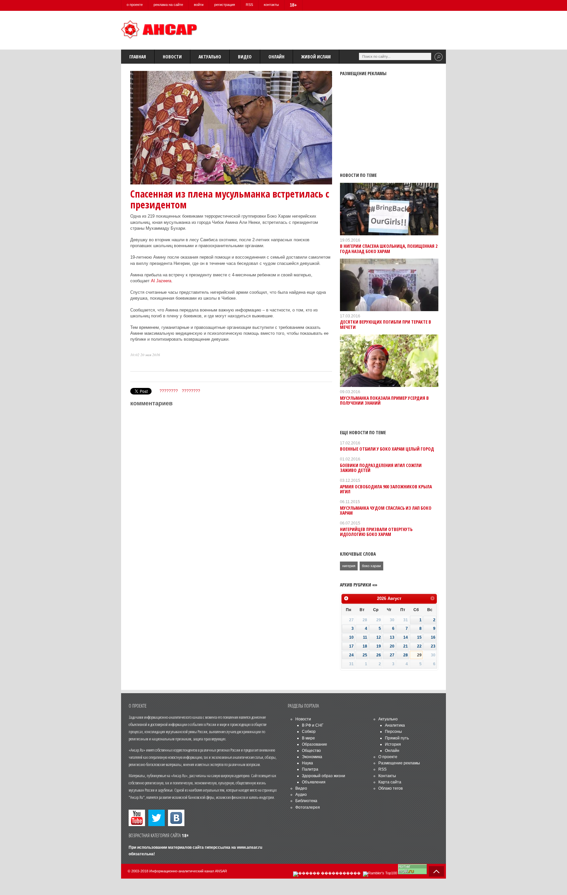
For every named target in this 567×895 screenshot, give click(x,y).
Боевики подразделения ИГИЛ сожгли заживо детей (381, 467)
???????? (168, 391)
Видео (245, 56)
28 (405, 655)
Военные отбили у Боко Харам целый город (387, 449)
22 (419, 646)
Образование (314, 744)
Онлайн (276, 56)
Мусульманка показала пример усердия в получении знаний (384, 400)
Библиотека (306, 801)
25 (365, 655)
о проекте (135, 5)
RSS (249, 5)
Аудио (301, 794)
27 (392, 655)
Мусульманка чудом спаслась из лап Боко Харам (385, 510)
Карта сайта (389, 782)
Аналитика (395, 725)
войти (198, 5)
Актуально (210, 56)
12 (378, 637)
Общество (311, 750)
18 (365, 646)
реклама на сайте (168, 5)
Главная (137, 56)
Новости (172, 56)
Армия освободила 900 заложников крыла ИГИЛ (386, 489)
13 (392, 637)
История (393, 744)
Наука (307, 763)
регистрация (224, 5)
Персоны (393, 731)
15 (419, 637)
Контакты (387, 776)
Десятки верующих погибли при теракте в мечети (385, 324)
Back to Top (436, 871)
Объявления (314, 782)
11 (365, 637)
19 (378, 646)
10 (351, 637)
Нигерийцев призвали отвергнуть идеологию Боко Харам (376, 531)
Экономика (312, 757)
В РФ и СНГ (313, 725)
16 (433, 637)
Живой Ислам (316, 56)
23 (433, 646)
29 (419, 655)
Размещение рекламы (399, 763)
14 (405, 637)
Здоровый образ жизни (323, 776)
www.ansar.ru (249, 847)
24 (351, 655)
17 (351, 646)
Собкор (309, 731)
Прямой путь (397, 738)
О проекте (387, 757)
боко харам (371, 566)
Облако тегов (390, 788)
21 (405, 646)
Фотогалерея (307, 807)
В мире (308, 738)
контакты (271, 5)
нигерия (348, 566)
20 (392, 646)
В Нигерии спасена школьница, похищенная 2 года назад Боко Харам (388, 248)
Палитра (310, 769)
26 (378, 655)
